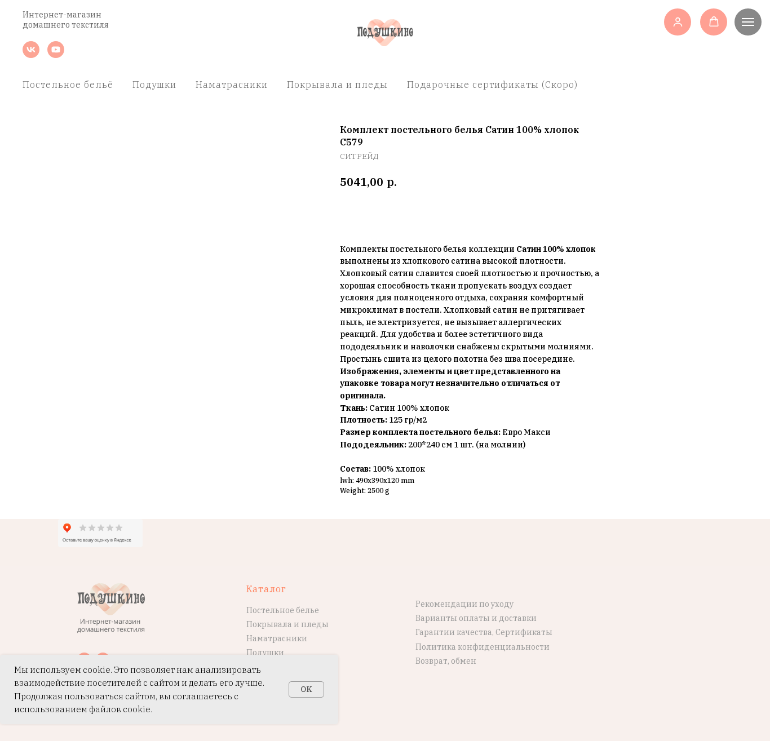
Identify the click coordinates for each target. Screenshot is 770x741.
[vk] (31, 55)
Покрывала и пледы (337, 84)
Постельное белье (282, 610)
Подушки (154, 84)
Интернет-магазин (62, 15)
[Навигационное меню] (748, 22)
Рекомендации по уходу (464, 604)
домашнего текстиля (66, 25)
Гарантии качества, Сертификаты (483, 632)
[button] (677, 21)
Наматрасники (232, 84)
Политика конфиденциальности (482, 647)
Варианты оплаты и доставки (476, 618)
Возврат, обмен (445, 661)
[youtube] (55, 55)
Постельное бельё (68, 84)
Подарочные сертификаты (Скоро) (492, 84)
